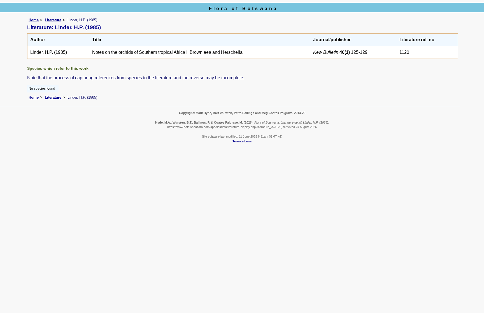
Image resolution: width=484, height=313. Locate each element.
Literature (53, 20)
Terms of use (242, 141)
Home (34, 20)
